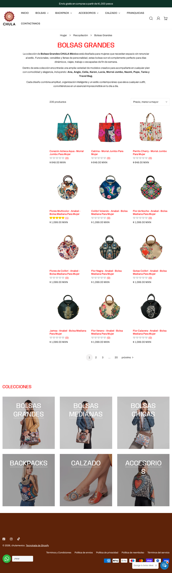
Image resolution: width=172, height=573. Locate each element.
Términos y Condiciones (58, 552)
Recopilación (80, 35)
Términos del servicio (158, 552)
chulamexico (18, 545)
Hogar (63, 35)
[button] (165, 18)
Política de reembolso (133, 552)
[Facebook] (4, 539)
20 (116, 357)
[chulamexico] (9, 18)
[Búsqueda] (151, 18)
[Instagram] (11, 539)
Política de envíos (84, 552)
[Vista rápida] (83, 142)
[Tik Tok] (18, 539)
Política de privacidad (107, 552)
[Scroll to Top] (166, 555)
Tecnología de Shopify (37, 545)
